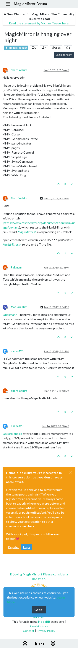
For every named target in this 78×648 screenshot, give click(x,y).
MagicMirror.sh (27, 232)
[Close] (70, 473)
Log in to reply (64, 54)
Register (13, 547)
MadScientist (19, 307)
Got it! (39, 609)
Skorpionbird (19, 70)
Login (26, 547)
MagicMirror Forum (30, 4)
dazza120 (17, 351)
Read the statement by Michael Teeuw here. (39, 23)
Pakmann (16, 267)
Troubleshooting (17, 47)
